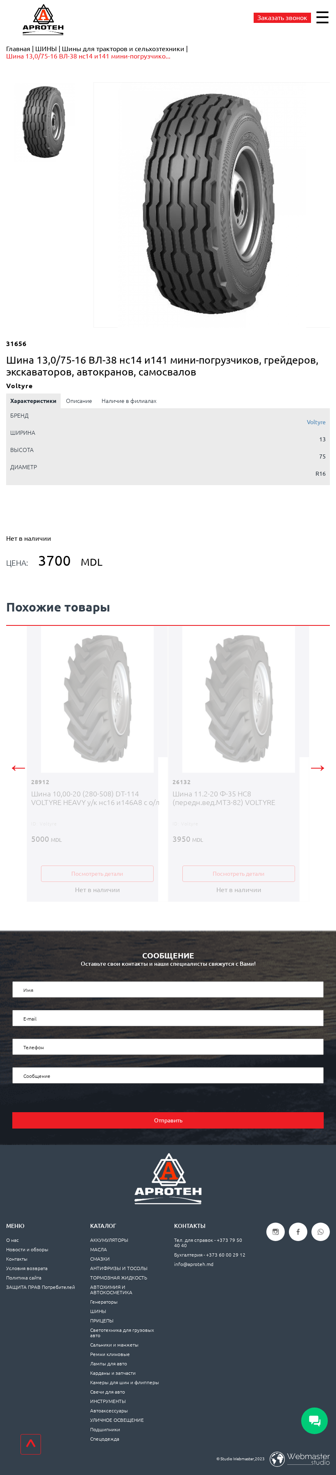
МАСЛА (98, 1249)
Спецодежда (104, 1438)
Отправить (168, 1120)
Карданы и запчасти (113, 1373)
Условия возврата (27, 1268)
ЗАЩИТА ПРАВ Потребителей (40, 1287)
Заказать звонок (282, 17)
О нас (12, 1240)
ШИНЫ (98, 1311)
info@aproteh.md (193, 1264)
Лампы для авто (108, 1363)
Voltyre (316, 422)
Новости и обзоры (27, 1249)
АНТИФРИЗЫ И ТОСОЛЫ (119, 1268)
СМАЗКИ (100, 1258)
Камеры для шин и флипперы (124, 1382)
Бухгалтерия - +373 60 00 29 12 (209, 1254)
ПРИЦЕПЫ (102, 1320)
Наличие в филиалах (129, 401)
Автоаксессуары (109, 1410)
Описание (79, 401)
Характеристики (33, 401)
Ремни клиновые (110, 1354)
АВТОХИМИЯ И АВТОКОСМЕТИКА (111, 1289)
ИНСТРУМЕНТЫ (108, 1401)
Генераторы (104, 1301)
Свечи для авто (107, 1391)
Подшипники (105, 1429)
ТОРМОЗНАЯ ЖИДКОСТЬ (118, 1277)
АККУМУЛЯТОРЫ (109, 1240)
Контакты (16, 1258)
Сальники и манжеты (114, 1344)
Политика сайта (23, 1277)
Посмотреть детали (97, 873)
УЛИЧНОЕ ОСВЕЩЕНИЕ (117, 1420)
